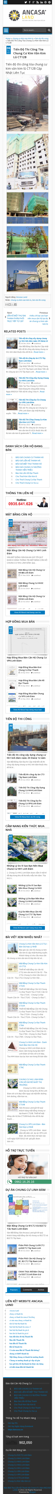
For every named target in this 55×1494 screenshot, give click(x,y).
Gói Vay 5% (13, 1423)
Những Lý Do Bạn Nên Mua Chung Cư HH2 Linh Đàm (31, 900)
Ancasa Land (21, 297)
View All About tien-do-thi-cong (27, 817)
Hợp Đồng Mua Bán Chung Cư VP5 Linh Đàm (31, 695)
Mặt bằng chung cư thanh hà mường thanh (26, 1357)
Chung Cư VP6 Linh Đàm (18, 1471)
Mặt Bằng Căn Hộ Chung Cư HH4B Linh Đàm (31, 571)
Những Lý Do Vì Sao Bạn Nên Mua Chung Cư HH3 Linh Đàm (30, 886)
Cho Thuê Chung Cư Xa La (27, 483)
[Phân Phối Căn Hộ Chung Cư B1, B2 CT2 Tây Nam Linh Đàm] (12, 1262)
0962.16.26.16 (24, 1181)
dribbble (46, 2)
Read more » (39, 352)
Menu (5, 2)
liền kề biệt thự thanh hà (18, 1323)
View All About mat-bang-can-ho (27, 612)
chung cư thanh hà (16, 1314)
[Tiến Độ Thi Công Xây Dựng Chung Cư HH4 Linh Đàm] (12, 791)
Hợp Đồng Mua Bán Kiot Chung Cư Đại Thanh (29, 668)
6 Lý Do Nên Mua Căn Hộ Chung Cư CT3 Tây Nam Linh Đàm (30, 913)
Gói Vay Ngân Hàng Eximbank (20, 1426)
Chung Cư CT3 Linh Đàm (18, 1478)
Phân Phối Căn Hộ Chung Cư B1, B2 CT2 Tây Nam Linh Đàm (31, 1260)
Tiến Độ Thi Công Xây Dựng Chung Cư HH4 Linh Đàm (31, 789)
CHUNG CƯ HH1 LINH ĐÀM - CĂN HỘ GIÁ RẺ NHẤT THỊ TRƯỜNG (31, 1082)
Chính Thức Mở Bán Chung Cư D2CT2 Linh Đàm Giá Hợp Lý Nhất (31, 1273)
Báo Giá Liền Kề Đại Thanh (27, 473)
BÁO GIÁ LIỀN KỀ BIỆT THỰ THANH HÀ (31, 1392)
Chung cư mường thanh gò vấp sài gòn (24, 1360)
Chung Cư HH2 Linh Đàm (18, 1465)
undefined (37, 343)
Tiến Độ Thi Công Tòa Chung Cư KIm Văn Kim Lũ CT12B (29, 53)
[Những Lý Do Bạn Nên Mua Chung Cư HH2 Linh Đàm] (12, 902)
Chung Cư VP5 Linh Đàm (18, 1475)
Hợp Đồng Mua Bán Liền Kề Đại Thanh (31, 682)
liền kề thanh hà (15, 1346)
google (34, 2)
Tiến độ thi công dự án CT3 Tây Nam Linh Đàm (31, 776)
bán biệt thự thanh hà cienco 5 (20, 1327)
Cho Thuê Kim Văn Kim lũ (26, 476)
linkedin (42, 2)
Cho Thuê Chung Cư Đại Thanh (29, 480)
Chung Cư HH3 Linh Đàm (18, 1462)
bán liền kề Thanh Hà (18, 1343)
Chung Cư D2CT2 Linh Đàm (20, 1455)
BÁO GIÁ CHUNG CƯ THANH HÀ (30, 457)
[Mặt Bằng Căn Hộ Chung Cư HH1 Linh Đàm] (27, 533)
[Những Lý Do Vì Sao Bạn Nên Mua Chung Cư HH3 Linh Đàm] (12, 889)
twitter (26, 2)
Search (49, 30)
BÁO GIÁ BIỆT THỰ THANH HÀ (29, 464)
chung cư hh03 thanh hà (19, 1353)
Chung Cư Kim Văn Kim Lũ (19, 1481)
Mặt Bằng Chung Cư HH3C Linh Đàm (30, 584)
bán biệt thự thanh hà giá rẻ (19, 1330)
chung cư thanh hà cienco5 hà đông (22, 1317)
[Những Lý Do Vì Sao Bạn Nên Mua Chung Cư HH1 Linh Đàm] (27, 849)
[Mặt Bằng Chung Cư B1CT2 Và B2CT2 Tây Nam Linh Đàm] (27, 1209)
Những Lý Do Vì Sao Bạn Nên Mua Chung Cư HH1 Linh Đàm (25, 867)
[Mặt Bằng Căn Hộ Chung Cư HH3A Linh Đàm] (12, 600)
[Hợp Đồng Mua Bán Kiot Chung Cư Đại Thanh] (12, 671)
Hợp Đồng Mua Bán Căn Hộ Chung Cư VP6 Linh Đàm (27, 659)
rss (38, 2)
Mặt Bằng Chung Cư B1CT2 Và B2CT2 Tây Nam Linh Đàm (26, 1227)
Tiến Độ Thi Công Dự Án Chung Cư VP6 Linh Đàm (29, 802)
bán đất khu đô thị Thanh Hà (21, 1336)
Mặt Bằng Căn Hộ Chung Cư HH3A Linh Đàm (31, 597)
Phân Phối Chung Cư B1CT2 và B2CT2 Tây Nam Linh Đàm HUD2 (31, 1246)
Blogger (32, 1492)
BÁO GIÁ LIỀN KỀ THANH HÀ (28, 461)
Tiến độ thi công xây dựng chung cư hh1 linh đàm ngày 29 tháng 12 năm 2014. (26, 756)
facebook (30, 2)
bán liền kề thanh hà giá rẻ (18, 1333)
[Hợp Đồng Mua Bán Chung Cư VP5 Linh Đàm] (12, 697)
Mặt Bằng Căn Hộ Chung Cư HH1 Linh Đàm (26, 551)
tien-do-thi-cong (39, 300)
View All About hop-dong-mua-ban (27, 710)
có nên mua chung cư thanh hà (20, 1320)
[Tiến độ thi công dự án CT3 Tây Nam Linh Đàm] (12, 778)
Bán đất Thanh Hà (16, 1340)
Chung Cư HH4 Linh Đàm (18, 1458)
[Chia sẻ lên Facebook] (15, 304)
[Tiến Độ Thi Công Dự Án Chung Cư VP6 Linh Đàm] (12, 804)
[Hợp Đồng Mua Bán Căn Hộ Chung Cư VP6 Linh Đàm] (27, 640)
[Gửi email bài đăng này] (6, 304)
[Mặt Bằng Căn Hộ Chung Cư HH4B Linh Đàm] (12, 573)
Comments (27, 1290)
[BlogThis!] (9, 304)
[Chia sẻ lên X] (12, 304)
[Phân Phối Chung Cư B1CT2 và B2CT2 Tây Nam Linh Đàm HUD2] (12, 1249)
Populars (14, 1290)
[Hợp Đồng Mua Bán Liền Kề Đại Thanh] (12, 684)
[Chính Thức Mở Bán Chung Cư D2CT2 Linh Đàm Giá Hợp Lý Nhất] (12, 1275)
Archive (41, 1290)
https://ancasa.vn (15, 1430)
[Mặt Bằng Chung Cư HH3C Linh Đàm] (12, 587)
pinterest (49, 2)
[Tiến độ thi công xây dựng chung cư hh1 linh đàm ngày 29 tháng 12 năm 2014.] (27, 738)
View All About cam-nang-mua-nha (27, 928)
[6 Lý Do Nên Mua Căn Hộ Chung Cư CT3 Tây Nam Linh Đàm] (12, 915)
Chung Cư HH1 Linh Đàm (18, 1468)
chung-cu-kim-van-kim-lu (21, 300)
